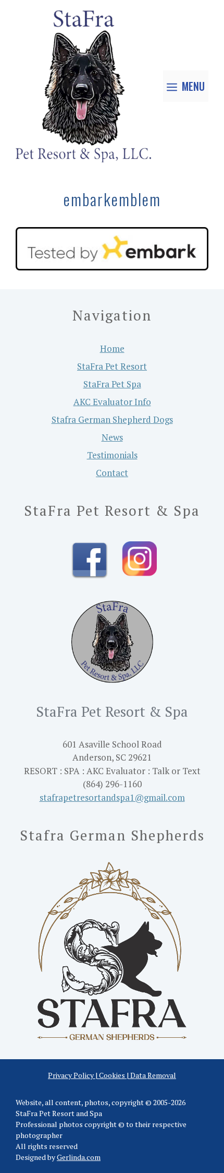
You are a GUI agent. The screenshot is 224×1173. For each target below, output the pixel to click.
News (112, 437)
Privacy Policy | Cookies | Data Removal (112, 1075)
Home (112, 348)
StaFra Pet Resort (112, 366)
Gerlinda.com (79, 1157)
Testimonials (112, 455)
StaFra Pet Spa (112, 384)
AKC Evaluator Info (112, 402)
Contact (112, 473)
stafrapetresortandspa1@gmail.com (112, 797)
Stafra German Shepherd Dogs (112, 419)
